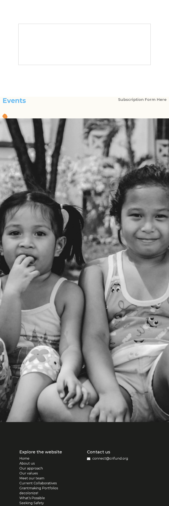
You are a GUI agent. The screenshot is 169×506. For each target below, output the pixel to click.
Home (24, 458)
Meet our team (31, 478)
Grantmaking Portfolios (38, 488)
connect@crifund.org (110, 458)
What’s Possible (32, 498)
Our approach (31, 468)
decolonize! (28, 493)
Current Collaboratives (38, 483)
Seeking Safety (31, 503)
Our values (28, 473)
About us (27, 463)
